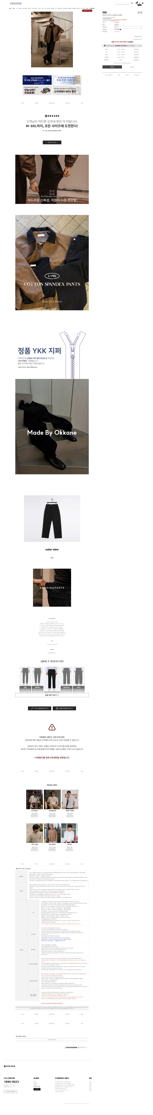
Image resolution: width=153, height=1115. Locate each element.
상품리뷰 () (67, 103)
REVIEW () (136, 75)
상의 (42, 8)
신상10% (20, 8)
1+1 (16, 8)
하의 (45, 8)
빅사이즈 (29, 8)
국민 (90, 1085)
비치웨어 (52, 8)
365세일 (74, 8)
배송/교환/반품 (51, 103)
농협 (90, 1083)
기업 (90, 1086)
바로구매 (112, 66)
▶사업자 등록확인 (71, 1085)
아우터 (39, 8)
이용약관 (35, 1085)
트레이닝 (48, 8)
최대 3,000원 (117, 29)
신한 (90, 1081)
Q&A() (82, 103)
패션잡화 (69, 8)
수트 (56, 8)
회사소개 (35, 1081)
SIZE (119, 75)
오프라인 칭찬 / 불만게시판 (10, 1091)
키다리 (34, 8)
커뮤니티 (78, 8)
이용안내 (35, 1083)
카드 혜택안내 (116, 31)
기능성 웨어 (65, 8)
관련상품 (36, 103)
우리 (90, 1088)
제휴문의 (37, 1089)
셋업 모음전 (60, 8)
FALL (87, 8)
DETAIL (127, 75)
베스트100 (25, 8)
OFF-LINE (83, 8)
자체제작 (13, 8)
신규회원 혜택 (91, 8)
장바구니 (132, 67)
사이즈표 (22, 103)
